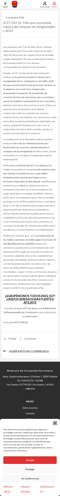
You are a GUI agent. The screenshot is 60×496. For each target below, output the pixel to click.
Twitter (12, 338)
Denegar (30, 469)
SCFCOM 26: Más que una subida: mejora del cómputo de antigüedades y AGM (29, 27)
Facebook (30, 338)
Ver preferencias (30, 478)
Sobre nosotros (30, 408)
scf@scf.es (30, 388)
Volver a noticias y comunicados (29, 351)
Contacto (30, 413)
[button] (55, 423)
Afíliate (54, 7)
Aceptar (30, 460)
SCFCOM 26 (21, 322)
